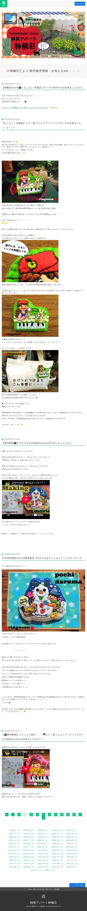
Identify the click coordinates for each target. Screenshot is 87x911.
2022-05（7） (72, 857)
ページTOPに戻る (77, 885)
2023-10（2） (43, 847)
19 (68, 815)
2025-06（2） (72, 833)
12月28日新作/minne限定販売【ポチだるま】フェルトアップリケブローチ (42, 558)
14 (37, 815)
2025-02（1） (58, 837)
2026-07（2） (15, 830)
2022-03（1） (29, 860)
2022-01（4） (58, 860)
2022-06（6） (58, 857)
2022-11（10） (58, 853)
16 (50, 815)
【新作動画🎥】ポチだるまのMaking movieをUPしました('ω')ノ (37, 443)
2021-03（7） (58, 867)
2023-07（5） (14, 850)
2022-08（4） (29, 857)
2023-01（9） (29, 853)
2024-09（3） (58, 840)
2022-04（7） (15, 860)
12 (25, 815)
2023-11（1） (28, 847)
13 (31, 815)
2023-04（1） (58, 850)
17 (56, 815)
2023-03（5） (73, 850)
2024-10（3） (43, 840)
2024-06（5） (29, 843)
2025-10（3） (29, 833)
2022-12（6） (43, 853)
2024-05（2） (44, 843)
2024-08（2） (72, 840)
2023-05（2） (44, 850)
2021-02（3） (72, 867)
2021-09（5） (44, 863)
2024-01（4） (73, 843)
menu (3, 5)
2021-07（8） (72, 863)
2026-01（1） (72, 830)
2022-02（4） (44, 860)
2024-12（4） (15, 840)
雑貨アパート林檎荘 (43, 902)
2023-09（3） (57, 847)
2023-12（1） (15, 847)
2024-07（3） (14, 843)
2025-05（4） (15, 837)
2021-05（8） (29, 867)
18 (62, 815)
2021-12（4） (72, 860)
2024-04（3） (58, 843)
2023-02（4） (15, 853)
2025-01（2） (72, 837)
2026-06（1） (29, 830)
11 (19, 815)
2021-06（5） (15, 867)
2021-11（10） (15, 863)
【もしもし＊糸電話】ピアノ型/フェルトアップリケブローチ (25, 107)
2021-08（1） (58, 863)
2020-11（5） (50, 870)
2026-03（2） (58, 830)
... (13, 815)
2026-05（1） (43, 830)
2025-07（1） (57, 833)
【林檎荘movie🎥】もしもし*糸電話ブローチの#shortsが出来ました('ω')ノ (43, 87)
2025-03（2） (44, 837)
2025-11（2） (14, 833)
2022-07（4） (43, 857)
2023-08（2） (72, 847)
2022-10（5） (72, 853)
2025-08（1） (43, 833)
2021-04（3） (44, 867)
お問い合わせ (79, 3)
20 (74, 815)
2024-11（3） (29, 840)
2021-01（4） (36, 870)
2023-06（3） (29, 850)
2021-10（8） (29, 863)
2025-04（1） (29, 837)
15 (43, 815)
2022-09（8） (15, 857)
